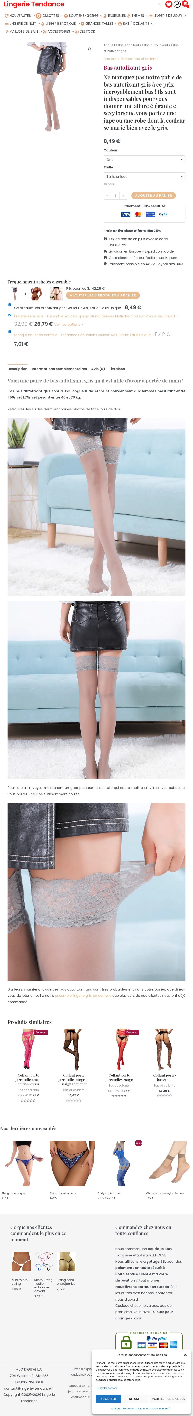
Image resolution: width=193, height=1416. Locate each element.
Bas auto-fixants (157, 45)
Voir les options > (68, 324)
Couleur (110, 150)
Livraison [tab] (117, 368)
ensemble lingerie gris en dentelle (83, 995)
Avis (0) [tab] (98, 368)
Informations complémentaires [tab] (59, 368)
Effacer (109, 184)
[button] (185, 1355)
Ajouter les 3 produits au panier (103, 295)
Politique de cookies (122, 1408)
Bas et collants (129, 45)
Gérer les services (107, 1388)
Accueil (109, 45)
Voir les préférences (168, 1399)
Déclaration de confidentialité (153, 1408)
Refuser (135, 1399)
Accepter (108, 1399)
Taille (108, 167)
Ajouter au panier (153, 195)
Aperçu (28, 1066)
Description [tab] (18, 368)
